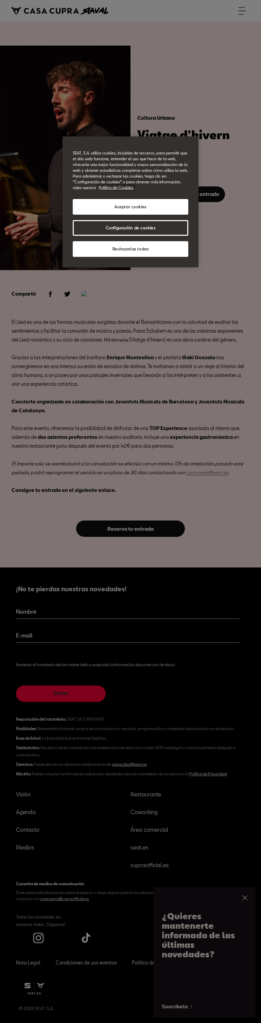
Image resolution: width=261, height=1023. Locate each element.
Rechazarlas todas (130, 249)
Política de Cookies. (116, 187)
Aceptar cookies (130, 206)
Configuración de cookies (131, 228)
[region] (130, 201)
